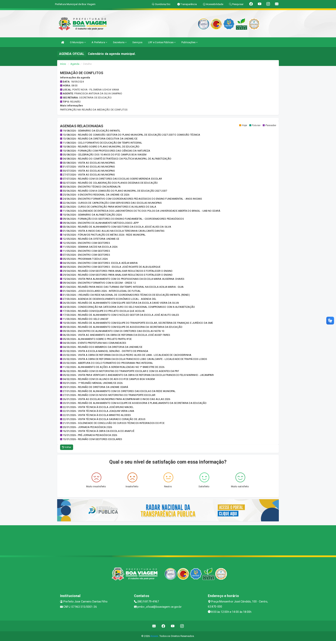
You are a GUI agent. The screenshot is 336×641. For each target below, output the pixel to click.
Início (63, 63)
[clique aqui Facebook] (163, 626)
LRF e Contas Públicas (161, 42)
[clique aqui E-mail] (154, 626)
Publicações (188, 42)
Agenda (75, 63)
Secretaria (119, 42)
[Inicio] (62, 42)
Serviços (137, 42)
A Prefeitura (98, 42)
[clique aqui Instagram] (182, 626)
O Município (77, 42)
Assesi (154, 636)
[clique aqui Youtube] (172, 626)
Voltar (67, 447)
